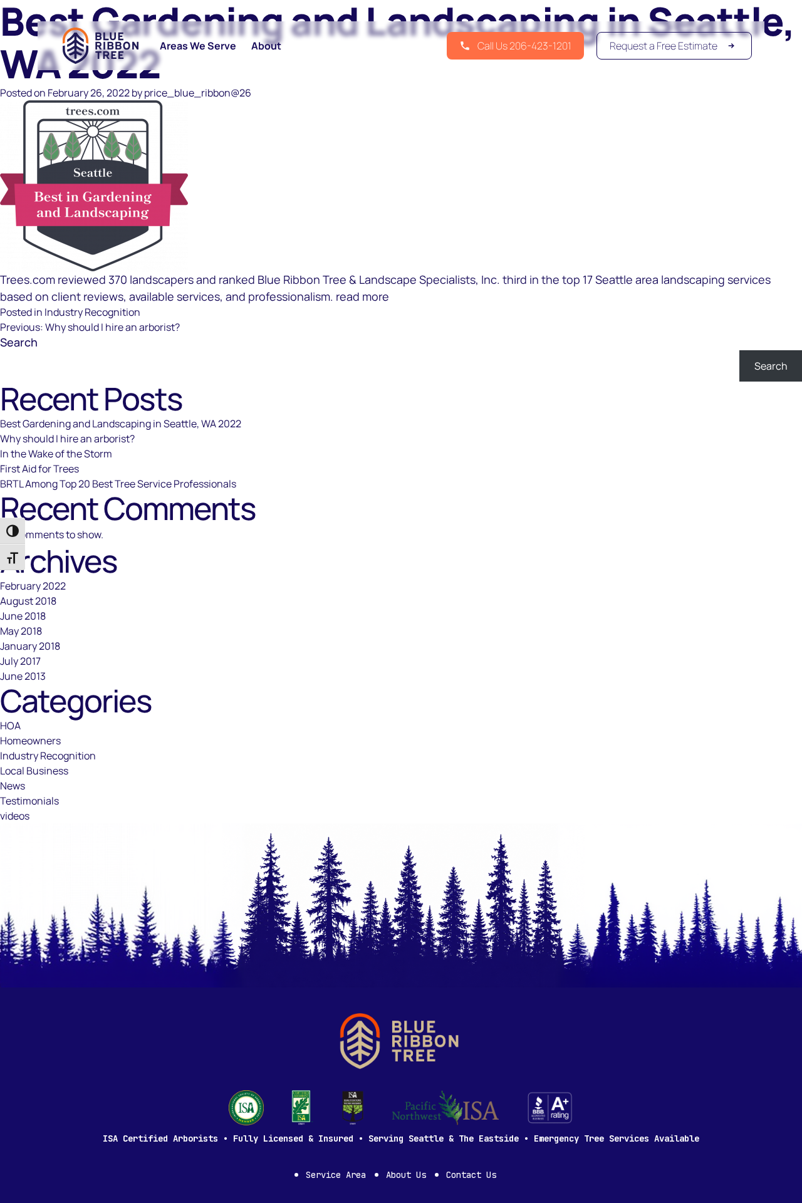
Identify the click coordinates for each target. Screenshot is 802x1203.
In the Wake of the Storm (56, 454)
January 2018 (30, 646)
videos (14, 816)
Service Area (336, 1174)
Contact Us (471, 1174)
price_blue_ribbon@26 (197, 93)
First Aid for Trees (39, 469)
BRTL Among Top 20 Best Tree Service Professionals (118, 484)
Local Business (34, 771)
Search (19, 342)
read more (362, 296)
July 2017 (20, 661)
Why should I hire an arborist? (67, 438)
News (12, 786)
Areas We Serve (198, 46)
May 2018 (21, 631)
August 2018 (28, 601)
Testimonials (29, 801)
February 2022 (33, 586)
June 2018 (23, 616)
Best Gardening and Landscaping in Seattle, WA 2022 (120, 423)
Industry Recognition (92, 312)
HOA (10, 725)
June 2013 (23, 676)
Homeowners (30, 740)
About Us (406, 1174)
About (266, 46)
